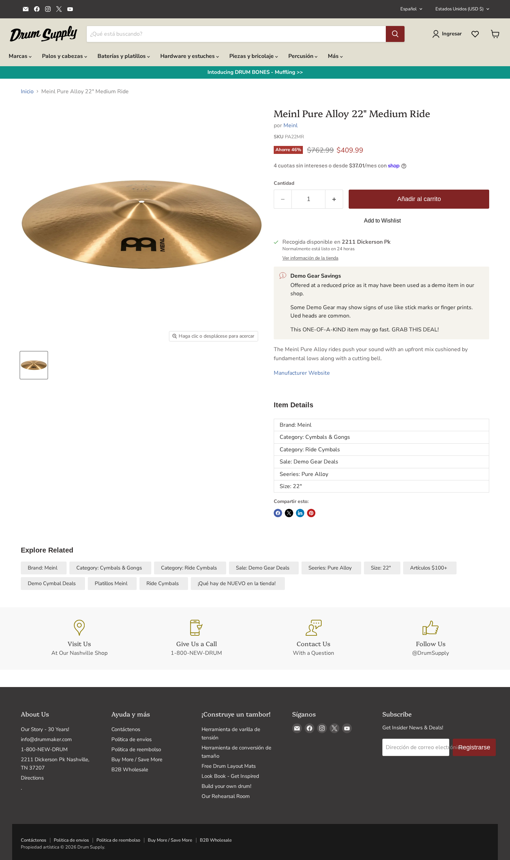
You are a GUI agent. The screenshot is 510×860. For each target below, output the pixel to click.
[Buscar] (395, 34)
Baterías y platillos (122, 56)
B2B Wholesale (129, 769)
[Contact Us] (313, 638)
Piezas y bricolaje (252, 56)
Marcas (19, 56)
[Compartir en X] (289, 513)
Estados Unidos (459, 9)
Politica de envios (131, 739)
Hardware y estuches (188, 56)
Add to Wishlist (382, 221)
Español (408, 9)
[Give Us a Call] (196, 638)
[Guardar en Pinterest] (311, 513)
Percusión (301, 56)
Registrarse (474, 747)
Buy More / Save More (136, 759)
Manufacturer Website (302, 373)
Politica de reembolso (136, 749)
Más (334, 56)
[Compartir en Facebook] (278, 513)
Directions (32, 777)
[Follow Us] (431, 638)
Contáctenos (125, 729)
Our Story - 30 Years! (45, 729)
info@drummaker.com (46, 739)
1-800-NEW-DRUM (44, 749)
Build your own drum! (226, 786)
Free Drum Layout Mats (229, 766)
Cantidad (284, 183)
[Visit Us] (79, 638)
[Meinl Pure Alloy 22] (34, 365)
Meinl (290, 125)
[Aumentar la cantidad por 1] (334, 199)
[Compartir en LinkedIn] (300, 513)
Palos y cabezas (63, 56)
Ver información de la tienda (310, 258)
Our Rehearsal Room (226, 796)
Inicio (27, 91)
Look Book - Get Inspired (230, 776)
